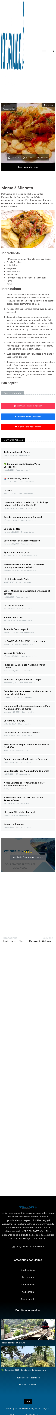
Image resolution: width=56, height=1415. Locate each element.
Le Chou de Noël (12, 529)
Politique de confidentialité (28, 1378)
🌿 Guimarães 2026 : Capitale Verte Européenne (23, 1370)
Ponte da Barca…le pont (16, 629)
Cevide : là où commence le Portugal (23, 517)
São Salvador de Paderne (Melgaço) (22, 541)
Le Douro (8, 490)
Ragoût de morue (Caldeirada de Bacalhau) (26, 759)
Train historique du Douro (17, 452)
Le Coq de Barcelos (14, 605)
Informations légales (28, 1384)
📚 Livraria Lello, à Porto (16, 478)
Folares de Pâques (13, 617)
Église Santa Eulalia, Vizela (17, 552)
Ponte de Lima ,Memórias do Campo (22, 679)
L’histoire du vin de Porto (16, 579)
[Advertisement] (28, 903)
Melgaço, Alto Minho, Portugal (19, 812)
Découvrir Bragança (14, 824)
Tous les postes (9, 109)
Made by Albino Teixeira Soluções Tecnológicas (28, 1408)
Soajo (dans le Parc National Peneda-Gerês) (26, 771)
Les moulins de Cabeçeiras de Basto (23, 732)
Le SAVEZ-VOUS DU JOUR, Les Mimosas (24, 641)
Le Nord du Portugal (14, 721)
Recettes (48, 105)
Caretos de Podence (14, 653)
